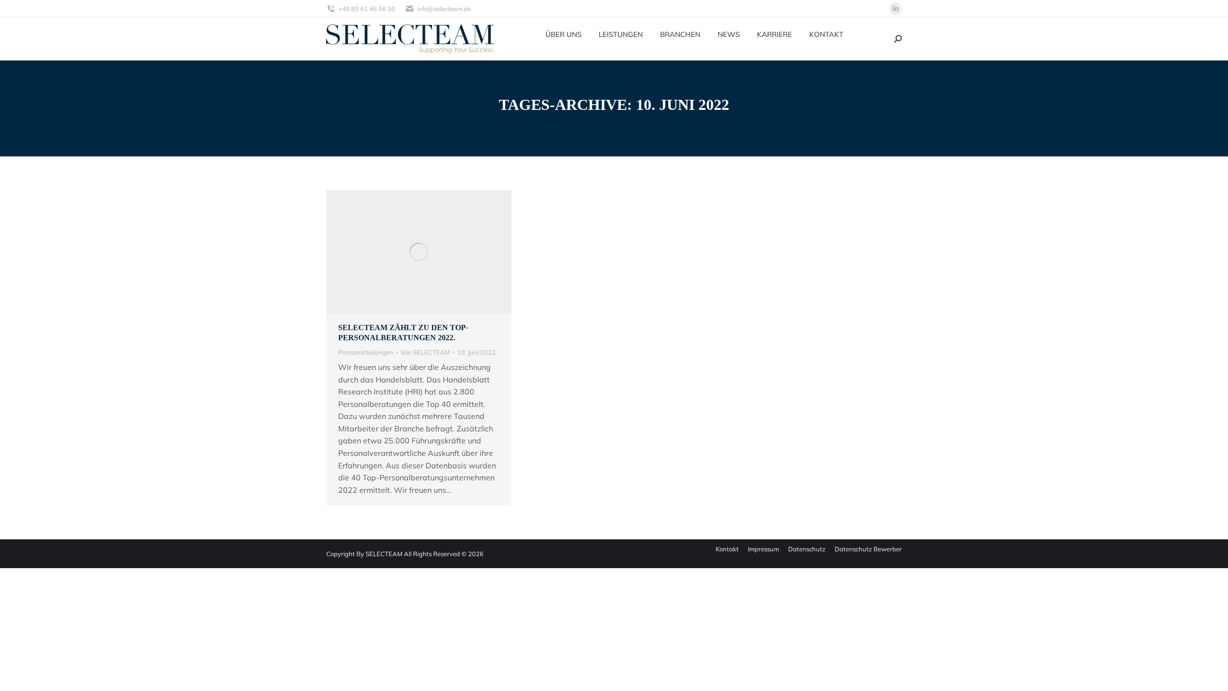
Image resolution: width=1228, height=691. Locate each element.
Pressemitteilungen (365, 352)
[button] (21, 670)
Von (425, 352)
